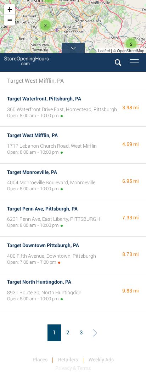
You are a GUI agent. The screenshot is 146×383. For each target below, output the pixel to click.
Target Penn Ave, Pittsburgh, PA (42, 209)
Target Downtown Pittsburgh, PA (43, 245)
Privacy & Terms (73, 368)
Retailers (68, 359)
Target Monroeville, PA (32, 172)
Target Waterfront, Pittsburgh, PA (44, 99)
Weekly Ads (101, 359)
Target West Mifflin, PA (32, 135)
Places (40, 359)
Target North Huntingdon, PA (39, 282)
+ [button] (9, 9)
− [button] (9, 20)
